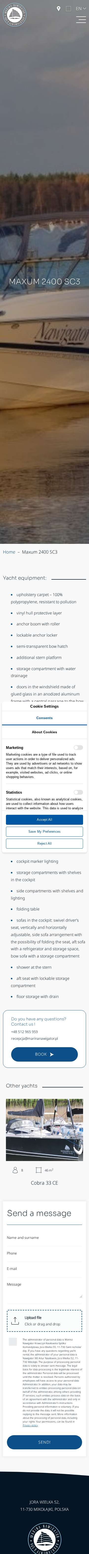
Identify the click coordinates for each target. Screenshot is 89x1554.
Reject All (44, 843)
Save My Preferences (44, 831)
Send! (44, 1442)
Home (9, 552)
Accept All (44, 819)
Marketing (14, 747)
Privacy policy (30, 1425)
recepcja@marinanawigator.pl (34, 1038)
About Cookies (44, 732)
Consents (44, 718)
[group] (44, 1142)
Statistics (14, 792)
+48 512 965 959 (24, 1031)
